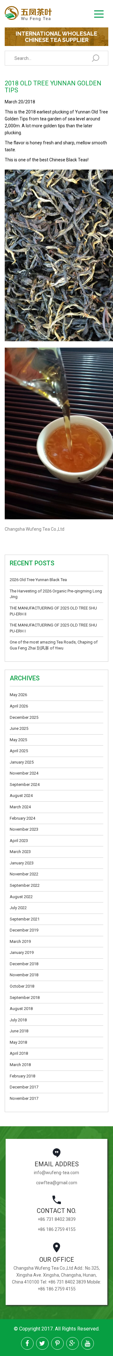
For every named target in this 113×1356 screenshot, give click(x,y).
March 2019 (20, 941)
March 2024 (20, 807)
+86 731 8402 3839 (57, 1219)
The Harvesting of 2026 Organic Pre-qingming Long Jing (56, 594)
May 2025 (18, 739)
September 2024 (25, 784)
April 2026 (19, 706)
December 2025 (24, 717)
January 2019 (22, 952)
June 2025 (19, 728)
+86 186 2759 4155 (57, 1229)
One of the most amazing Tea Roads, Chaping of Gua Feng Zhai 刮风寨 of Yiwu (54, 645)
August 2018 (21, 1008)
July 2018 (18, 1020)
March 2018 (20, 1064)
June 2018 (19, 1031)
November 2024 (24, 773)
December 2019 (24, 930)
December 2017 (24, 1087)
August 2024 (21, 795)
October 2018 (22, 986)
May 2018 (18, 1042)
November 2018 (24, 974)
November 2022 (24, 874)
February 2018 (22, 1076)
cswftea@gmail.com (56, 1182)
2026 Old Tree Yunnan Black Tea (38, 579)
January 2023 (22, 863)
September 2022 (25, 885)
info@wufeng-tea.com (56, 1172)
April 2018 (19, 1053)
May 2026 (18, 694)
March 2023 (20, 851)
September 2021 (25, 919)
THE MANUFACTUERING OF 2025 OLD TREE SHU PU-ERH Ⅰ (53, 628)
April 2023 (19, 840)
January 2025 (22, 762)
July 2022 (18, 907)
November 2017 (24, 1098)
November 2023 (24, 829)
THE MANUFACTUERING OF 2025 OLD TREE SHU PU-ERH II (53, 611)
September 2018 (25, 997)
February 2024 (22, 818)
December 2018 (24, 963)
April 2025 (19, 750)
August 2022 (21, 896)
